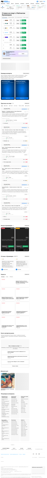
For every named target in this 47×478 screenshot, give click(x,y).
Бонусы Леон (23, 411)
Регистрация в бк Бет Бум (5, 423)
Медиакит (24, 454)
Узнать (23, 53)
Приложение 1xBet (14, 400)
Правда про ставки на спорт (5, 434)
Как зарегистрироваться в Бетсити (5, 428)
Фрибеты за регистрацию (23, 408)
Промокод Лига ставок (15, 425)
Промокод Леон (13, 426)
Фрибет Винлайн (23, 425)
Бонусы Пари (23, 409)
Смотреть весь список (6, 58)
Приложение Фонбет (14, 411)
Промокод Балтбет (14, 433)
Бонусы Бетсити (23, 412)
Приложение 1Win (14, 401)
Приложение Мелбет (14, 409)
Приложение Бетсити (14, 412)
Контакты (20, 454)
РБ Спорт (2, 276)
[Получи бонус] (37, 1)
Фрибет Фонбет (23, 422)
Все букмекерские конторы (5, 399)
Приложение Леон (14, 408)
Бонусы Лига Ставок (24, 403)
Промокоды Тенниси (14, 434)
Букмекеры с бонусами (5, 411)
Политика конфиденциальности (14, 454)
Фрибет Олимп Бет (24, 424)
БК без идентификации (5, 401)
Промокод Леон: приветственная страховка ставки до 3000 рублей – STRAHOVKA (7, 240)
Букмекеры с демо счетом (5, 407)
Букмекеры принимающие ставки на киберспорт (5, 413)
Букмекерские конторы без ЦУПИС (5, 409)
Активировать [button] (11, 246)
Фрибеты (22, 400)
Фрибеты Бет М (23, 435)
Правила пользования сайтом (5, 454)
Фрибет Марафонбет (24, 429)
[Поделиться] (28, 109)
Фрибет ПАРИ (23, 421)
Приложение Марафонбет (13, 404)
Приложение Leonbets (14, 402)
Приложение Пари (14, 413)
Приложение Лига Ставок (14, 407)
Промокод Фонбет (14, 422)
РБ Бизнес (11, 276)
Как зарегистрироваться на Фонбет (5, 438)
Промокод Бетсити (14, 429)
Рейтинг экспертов (26, 73)
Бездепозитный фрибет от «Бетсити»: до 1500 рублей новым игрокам (22, 240)
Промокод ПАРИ (14, 421)
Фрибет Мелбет (23, 433)
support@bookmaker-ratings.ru (7, 472)
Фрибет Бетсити (23, 430)
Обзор (18, 20)
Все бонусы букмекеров (23, 402)
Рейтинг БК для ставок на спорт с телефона (5, 405)
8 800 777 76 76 (19, 471)
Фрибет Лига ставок (24, 426)
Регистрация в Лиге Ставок (5, 436)
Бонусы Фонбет (23, 406)
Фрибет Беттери (23, 434)
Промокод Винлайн (14, 424)
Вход (44, 1)
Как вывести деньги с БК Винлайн (5, 425)
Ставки (7, 276)
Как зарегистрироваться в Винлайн (5, 431)
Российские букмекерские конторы (5, 416)
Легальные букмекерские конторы (5, 403)
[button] (23, 20)
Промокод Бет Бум (14, 430)
